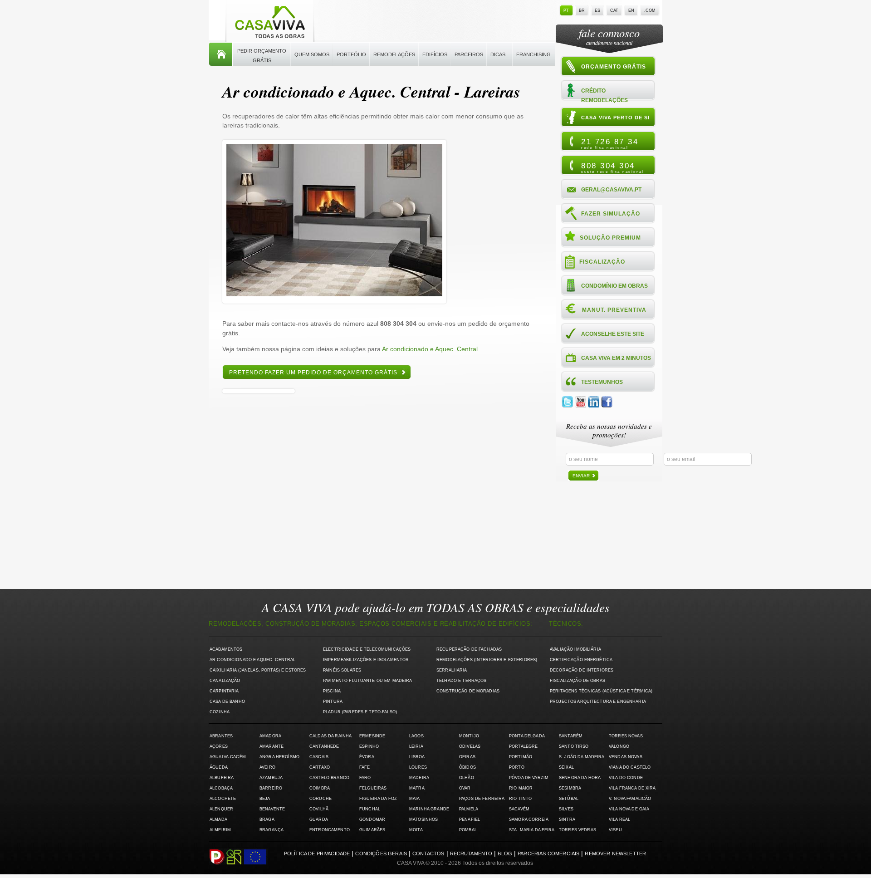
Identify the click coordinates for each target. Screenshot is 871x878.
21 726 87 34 (609, 143)
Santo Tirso (574, 746)
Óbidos (467, 767)
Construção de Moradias (467, 691)
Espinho (369, 746)
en (631, 10)
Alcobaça (221, 788)
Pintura (333, 701)
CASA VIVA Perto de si (615, 117)
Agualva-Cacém (228, 757)
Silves (566, 809)
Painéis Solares (342, 670)
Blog (505, 853)
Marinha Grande (429, 809)
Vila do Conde (626, 777)
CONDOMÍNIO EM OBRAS (614, 286)
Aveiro (267, 767)
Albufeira (222, 777)
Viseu (615, 830)
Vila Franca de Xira (632, 788)
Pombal (468, 830)
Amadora (270, 736)
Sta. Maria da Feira (532, 830)
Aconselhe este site (612, 334)
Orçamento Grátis (613, 66)
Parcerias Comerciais (548, 853)
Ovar (465, 788)
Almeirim (220, 830)
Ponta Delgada (527, 736)
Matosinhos (423, 819)
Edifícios (434, 54)
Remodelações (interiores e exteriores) (486, 659)
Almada (218, 819)
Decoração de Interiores (581, 670)
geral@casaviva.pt (611, 189)
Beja (264, 798)
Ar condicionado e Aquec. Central (430, 349)
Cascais (318, 757)
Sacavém (519, 809)
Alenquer (221, 809)
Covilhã (318, 809)
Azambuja (271, 777)
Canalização (225, 680)
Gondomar (372, 819)
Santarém (570, 736)
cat (614, 10)
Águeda (219, 767)
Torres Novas (626, 736)
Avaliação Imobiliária (575, 649)
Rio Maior (521, 788)
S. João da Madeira (581, 757)
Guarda (318, 819)
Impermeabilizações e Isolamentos (365, 659)
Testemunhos (602, 382)
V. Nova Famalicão (630, 798)
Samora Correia (528, 819)
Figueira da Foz (378, 798)
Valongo (619, 746)
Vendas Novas (625, 757)
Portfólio (351, 54)
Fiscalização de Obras (577, 680)
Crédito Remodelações (604, 95)
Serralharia (451, 670)
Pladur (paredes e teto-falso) (360, 712)
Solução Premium (610, 237)
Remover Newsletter (615, 853)
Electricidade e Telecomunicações (367, 649)
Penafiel (469, 819)
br (582, 10)
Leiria (416, 746)
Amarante (271, 746)
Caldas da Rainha (330, 736)
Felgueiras (373, 788)
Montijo (469, 736)
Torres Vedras (577, 830)
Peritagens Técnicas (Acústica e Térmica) (601, 691)
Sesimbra (570, 788)
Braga (266, 819)
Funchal (369, 809)
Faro (365, 777)
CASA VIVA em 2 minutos (616, 358)
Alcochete (223, 798)
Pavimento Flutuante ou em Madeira (367, 680)
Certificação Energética (581, 659)
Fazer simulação (610, 213)
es (597, 10)
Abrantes (221, 736)
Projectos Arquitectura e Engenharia (598, 701)
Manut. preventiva (614, 310)
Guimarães (372, 830)
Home (221, 54)
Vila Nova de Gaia (629, 809)
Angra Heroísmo (279, 757)
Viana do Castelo (630, 767)
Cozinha (220, 712)
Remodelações (394, 54)
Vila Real (619, 819)
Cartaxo (319, 767)
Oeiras (467, 757)
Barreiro (270, 788)
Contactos (428, 853)
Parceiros (469, 54)
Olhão (466, 777)
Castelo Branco (329, 777)
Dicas (497, 54)
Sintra (567, 819)
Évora (366, 757)
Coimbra (319, 788)
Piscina (332, 691)
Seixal (566, 767)
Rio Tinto (520, 798)
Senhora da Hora (580, 777)
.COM (650, 10)
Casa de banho (227, 701)
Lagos (416, 736)
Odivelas (469, 746)
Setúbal (568, 798)
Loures (418, 767)
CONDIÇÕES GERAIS (381, 853)
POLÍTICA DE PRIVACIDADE (317, 853)
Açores (219, 746)
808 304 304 (612, 167)
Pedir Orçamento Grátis (261, 55)
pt (566, 10)
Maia (414, 798)
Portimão (520, 757)
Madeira (419, 777)
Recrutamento (471, 853)
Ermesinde (372, 736)
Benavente (272, 809)
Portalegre (523, 746)
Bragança (271, 830)
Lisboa (417, 757)
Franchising (533, 54)
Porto (516, 767)
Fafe (364, 767)
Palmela (468, 809)
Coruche (320, 798)
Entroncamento (329, 830)
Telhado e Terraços (461, 680)
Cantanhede (324, 746)
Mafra (417, 788)
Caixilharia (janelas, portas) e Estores (258, 670)
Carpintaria (224, 691)
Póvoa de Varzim (528, 777)
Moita (416, 830)
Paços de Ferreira (481, 798)
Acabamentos (226, 649)
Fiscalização (602, 262)
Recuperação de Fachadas (469, 649)
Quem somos (311, 54)
